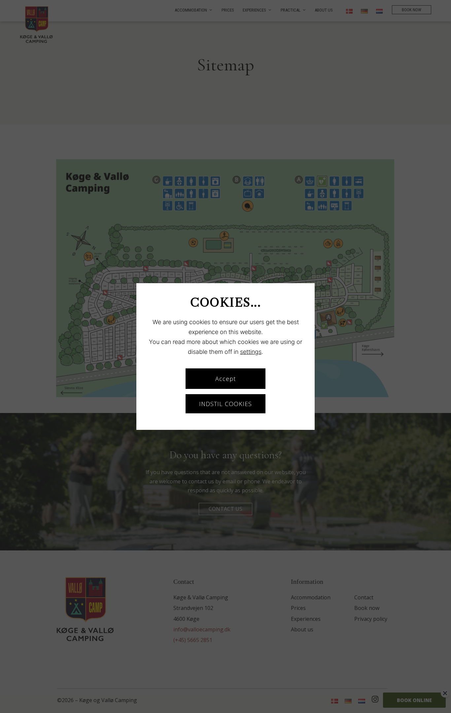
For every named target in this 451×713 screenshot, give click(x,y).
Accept (225, 379)
